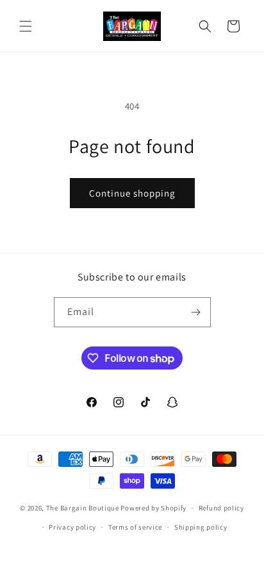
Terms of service (135, 527)
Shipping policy (200, 527)
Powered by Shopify (153, 507)
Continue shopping (132, 193)
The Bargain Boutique (83, 507)
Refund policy (221, 507)
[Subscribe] (196, 312)
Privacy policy (72, 527)
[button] (26, 26)
